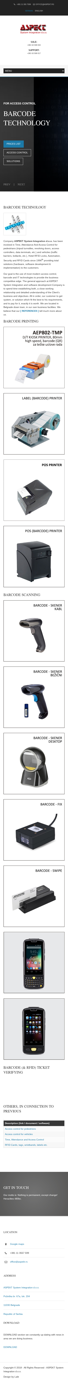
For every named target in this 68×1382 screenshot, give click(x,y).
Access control (17, 152)
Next (21, 184)
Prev (6, 184)
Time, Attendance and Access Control (24, 1139)
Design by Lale (11, 1376)
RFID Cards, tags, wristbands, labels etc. (26, 1145)
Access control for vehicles (19, 1134)
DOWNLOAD (10, 1347)
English (39, 11)
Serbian (29, 11)
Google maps (17, 1244)
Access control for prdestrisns (20, 1129)
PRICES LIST (14, 143)
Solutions (13, 161)
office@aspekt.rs (45, 4)
